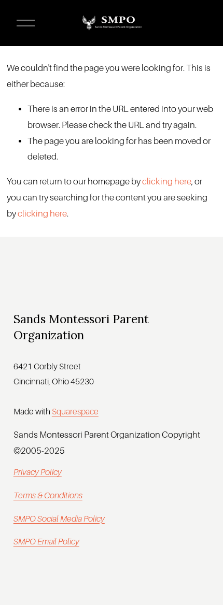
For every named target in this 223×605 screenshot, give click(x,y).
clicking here (166, 181)
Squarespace (75, 411)
